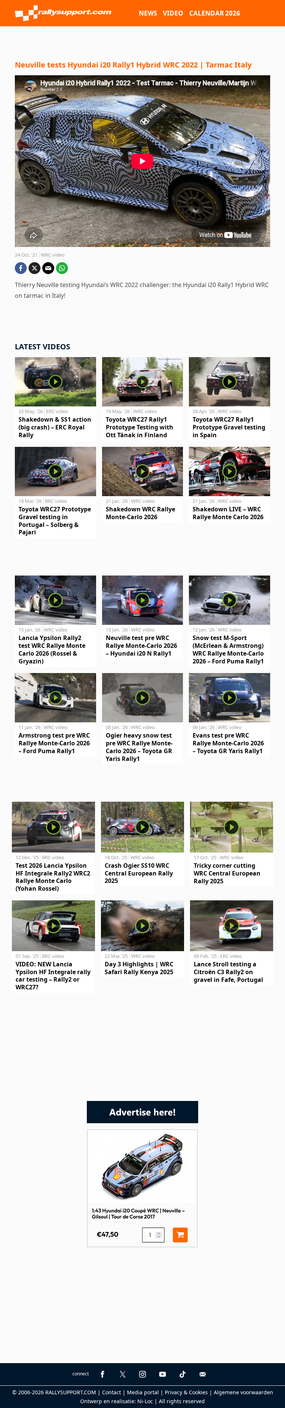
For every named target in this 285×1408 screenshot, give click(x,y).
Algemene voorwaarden (243, 1392)
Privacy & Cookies (186, 1392)
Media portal (143, 1392)
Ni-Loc (145, 1401)
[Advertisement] (142, 41)
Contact (111, 1392)
